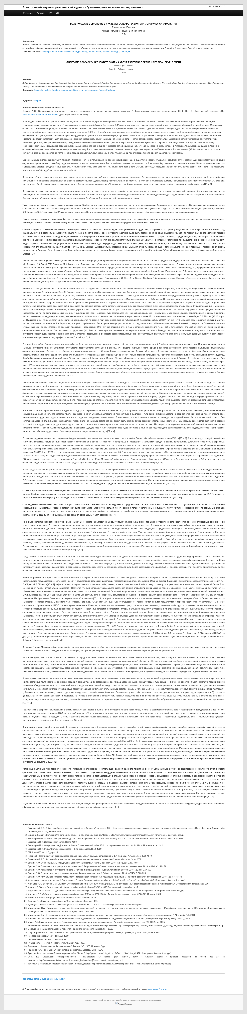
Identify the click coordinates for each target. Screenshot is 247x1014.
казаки (67, 51)
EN (57, 12)
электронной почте (157, 989)
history (76, 89)
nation (87, 89)
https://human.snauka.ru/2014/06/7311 (40, 114)
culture (48, 89)
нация (91, 51)
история (59, 51)
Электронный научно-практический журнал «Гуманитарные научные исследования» (82, 7)
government (66, 89)
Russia (102, 89)
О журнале (28, 12)
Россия (105, 51)
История (36, 100)
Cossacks (38, 89)
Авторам (40, 12)
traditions (110, 89)
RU (50, 12)
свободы (115, 51)
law (81, 89)
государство (48, 51)
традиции (125, 51)
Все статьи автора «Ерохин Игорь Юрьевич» (44, 978)
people (94, 89)
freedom (56, 89)
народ (84, 51)
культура (76, 51)
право (98, 51)
